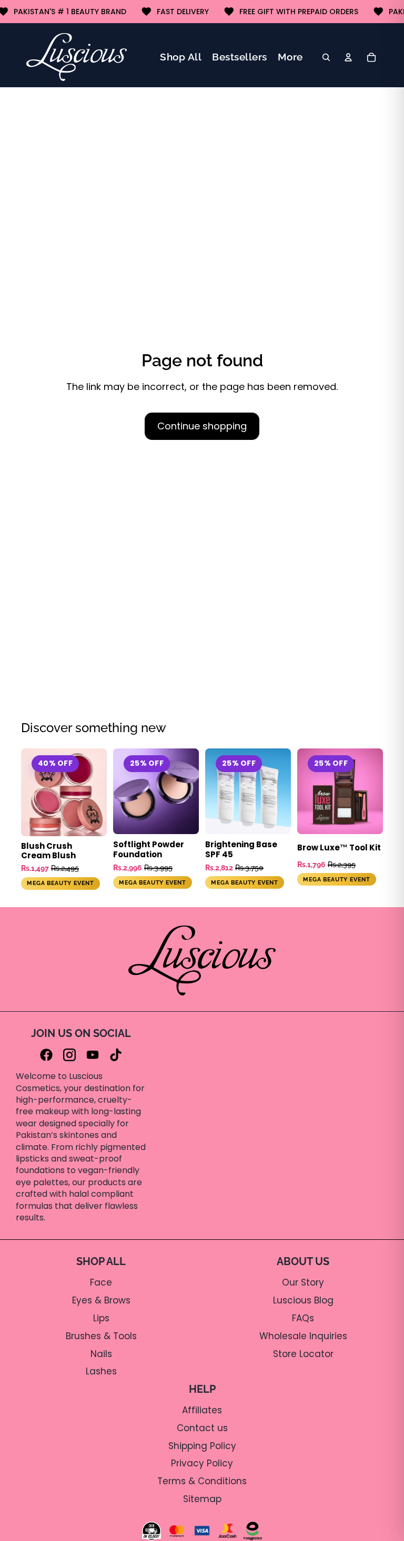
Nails (101, 1354)
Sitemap (202, 1499)
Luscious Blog (303, 1300)
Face (101, 1282)
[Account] (348, 57)
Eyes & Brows (101, 1300)
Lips (101, 1318)
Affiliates (202, 1410)
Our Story (303, 1282)
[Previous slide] (52, 792)
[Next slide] (95, 792)
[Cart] (371, 57)
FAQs (303, 1318)
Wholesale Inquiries (303, 1336)
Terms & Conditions (202, 1481)
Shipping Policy (202, 1446)
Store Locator (303, 1354)
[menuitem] (290, 57)
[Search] (326, 57)
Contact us (202, 1428)
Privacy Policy (202, 1463)
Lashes (101, 1371)
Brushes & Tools (101, 1336)
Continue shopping (202, 426)
